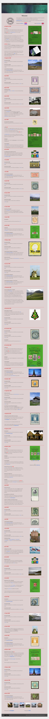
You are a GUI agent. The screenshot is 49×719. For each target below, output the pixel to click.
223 (34, 460)
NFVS (15, 4)
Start (9, 4)
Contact (30, 4)
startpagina (12, 710)
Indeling (39, 4)
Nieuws (22, 4)
